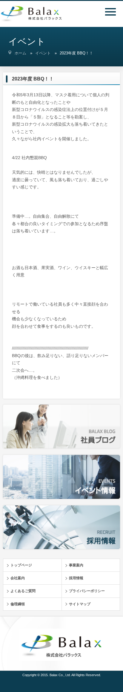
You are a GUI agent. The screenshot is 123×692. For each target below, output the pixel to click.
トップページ (21, 565)
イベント (43, 53)
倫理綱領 (17, 604)
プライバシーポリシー (87, 591)
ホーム (20, 53)
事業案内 (76, 565)
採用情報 (76, 578)
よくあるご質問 (23, 591)
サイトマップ (79, 604)
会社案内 (17, 578)
